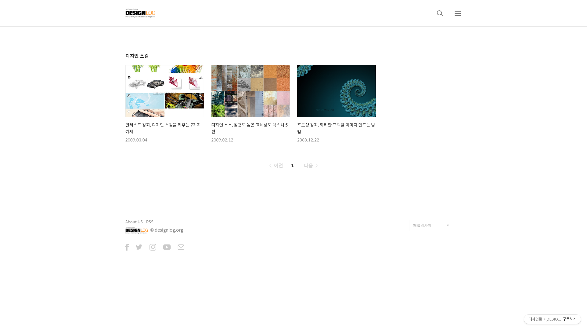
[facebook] (127, 248)
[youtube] (167, 248)
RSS (149, 221)
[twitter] (139, 248)
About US (134, 221)
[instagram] (153, 248)
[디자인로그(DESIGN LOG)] (140, 13)
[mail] (181, 248)
